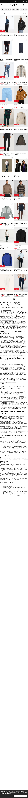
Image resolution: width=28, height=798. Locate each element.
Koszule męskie (23, 9)
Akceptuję (21, 796)
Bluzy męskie (15, 9)
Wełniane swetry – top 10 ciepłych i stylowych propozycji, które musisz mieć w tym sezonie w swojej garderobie (15, 491)
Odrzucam (7, 796)
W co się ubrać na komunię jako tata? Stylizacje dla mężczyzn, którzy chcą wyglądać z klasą (15, 494)
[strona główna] (13, 5)
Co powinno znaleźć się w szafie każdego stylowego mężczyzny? (13, 485)
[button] (13, 2)
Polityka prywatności (8, 793)
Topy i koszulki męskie (6, 9)
